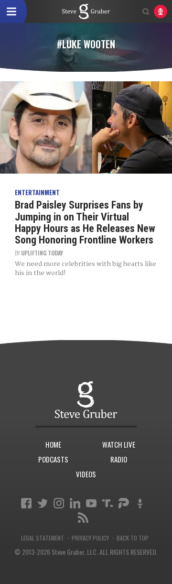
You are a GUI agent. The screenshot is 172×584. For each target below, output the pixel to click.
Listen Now (160, 11)
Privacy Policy (90, 538)
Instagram (59, 503)
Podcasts (53, 459)
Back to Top (133, 538)
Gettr (140, 503)
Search (146, 11)
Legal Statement (42, 538)
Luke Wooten (86, 11)
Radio (118, 459)
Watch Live (118, 444)
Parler (123, 503)
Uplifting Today (42, 253)
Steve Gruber (86, 400)
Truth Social (107, 503)
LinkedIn (75, 503)
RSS (83, 517)
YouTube (91, 503)
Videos (86, 474)
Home (53, 444)
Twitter (42, 503)
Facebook (26, 503)
